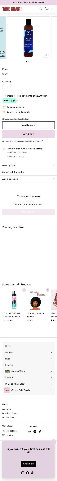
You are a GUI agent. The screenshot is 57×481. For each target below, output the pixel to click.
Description (8, 165)
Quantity (7, 81)
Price (5, 69)
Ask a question (10, 179)
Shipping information (13, 172)
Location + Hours (9, 413)
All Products (23, 284)
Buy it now (28, 133)
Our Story (6, 409)
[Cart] (47, 9)
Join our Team (8, 417)
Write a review (28, 211)
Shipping (5, 119)
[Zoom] (45, 55)
